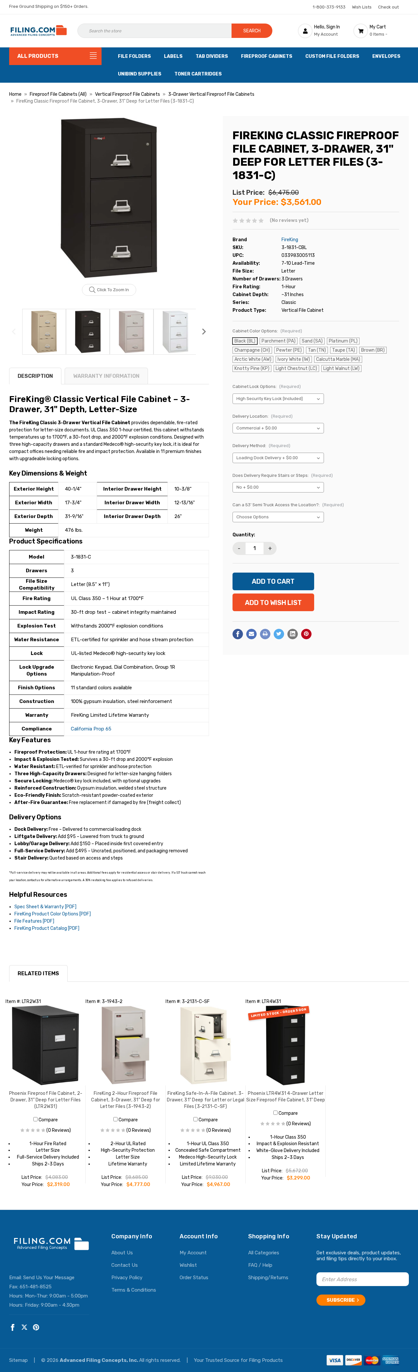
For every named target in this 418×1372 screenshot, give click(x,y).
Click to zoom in (113, 289)
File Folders (134, 56)
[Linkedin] (292, 634)
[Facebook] (238, 634)
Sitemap (19, 1360)
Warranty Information (106, 376)
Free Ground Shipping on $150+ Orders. (48, 6)
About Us (122, 1253)
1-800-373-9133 (329, 7)
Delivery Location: (263, 416)
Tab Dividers (212, 56)
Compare (48, 1120)
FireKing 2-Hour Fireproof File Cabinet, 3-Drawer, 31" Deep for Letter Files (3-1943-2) (125, 1100)
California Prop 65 (91, 729)
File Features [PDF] (34, 921)
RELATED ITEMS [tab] (38, 973)
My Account (193, 1253)
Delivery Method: (261, 445)
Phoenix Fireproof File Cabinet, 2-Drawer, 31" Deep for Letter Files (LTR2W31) (46, 1100)
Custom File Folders (332, 56)
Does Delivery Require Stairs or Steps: (283, 475)
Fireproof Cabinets (266, 56)
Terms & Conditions (133, 1290)
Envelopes (386, 56)
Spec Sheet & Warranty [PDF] (45, 907)
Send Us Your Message (48, 1277)
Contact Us (124, 1265)
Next (204, 332)
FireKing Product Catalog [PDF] (46, 928)
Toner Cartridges (198, 74)
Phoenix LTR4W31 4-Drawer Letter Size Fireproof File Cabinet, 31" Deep (285, 1097)
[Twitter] (279, 634)
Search (252, 31)
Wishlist (188, 1265)
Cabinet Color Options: (267, 330)
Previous (14, 332)
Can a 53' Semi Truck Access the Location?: (288, 504)
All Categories (263, 1253)
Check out (388, 7)
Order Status (194, 1277)
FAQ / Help (260, 1265)
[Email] (251, 634)
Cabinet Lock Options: (267, 386)
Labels (173, 56)
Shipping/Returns (268, 1277)
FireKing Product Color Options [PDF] (52, 914)
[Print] (265, 634)
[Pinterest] (306, 634)
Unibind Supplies (139, 74)
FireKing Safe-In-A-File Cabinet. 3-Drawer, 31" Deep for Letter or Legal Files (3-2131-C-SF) (205, 1100)
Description (35, 376)
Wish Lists (362, 7)
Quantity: (244, 535)
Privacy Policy (126, 1277)
